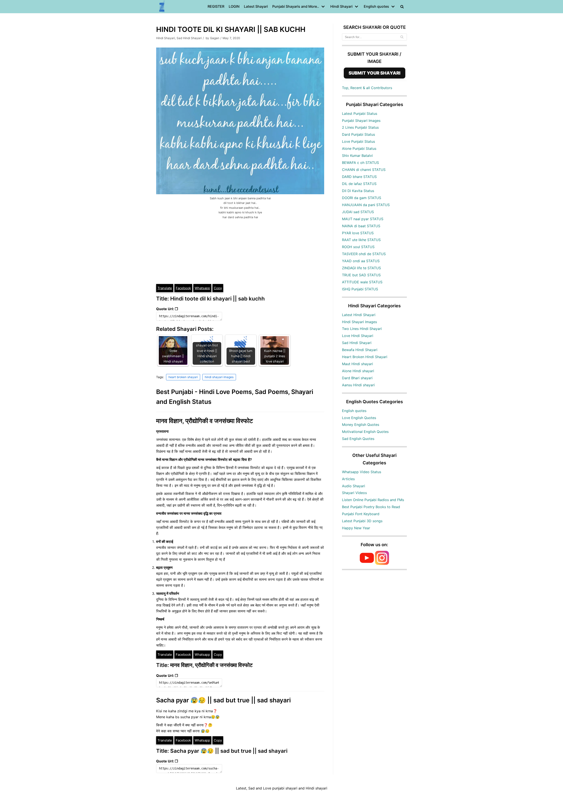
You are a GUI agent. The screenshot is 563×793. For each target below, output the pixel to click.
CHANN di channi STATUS (364, 169)
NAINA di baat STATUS (361, 226)
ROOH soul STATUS (358, 247)
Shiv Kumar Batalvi (357, 155)
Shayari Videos (354, 493)
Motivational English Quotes (365, 431)
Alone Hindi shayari (358, 371)
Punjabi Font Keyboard (360, 514)
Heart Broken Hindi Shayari (364, 357)
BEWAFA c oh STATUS (360, 162)
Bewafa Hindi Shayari (359, 350)
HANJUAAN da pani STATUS (366, 205)
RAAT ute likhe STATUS (361, 240)
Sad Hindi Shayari (189, 38)
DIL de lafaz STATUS (359, 183)
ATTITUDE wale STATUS (362, 282)
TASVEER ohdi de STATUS (364, 254)
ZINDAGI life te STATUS (361, 268)
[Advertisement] (240, 250)
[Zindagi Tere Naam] (162, 7)
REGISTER (216, 6)
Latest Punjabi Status (359, 113)
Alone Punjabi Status (359, 148)
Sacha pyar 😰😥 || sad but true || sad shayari (223, 700)
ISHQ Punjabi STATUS (360, 289)
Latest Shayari (256, 6)
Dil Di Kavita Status (358, 191)
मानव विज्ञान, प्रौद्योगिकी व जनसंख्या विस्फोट (204, 421)
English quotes (354, 410)
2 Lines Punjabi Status (360, 127)
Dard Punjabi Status (358, 134)
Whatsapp (202, 288)
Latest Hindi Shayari (358, 315)
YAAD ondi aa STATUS (361, 261)
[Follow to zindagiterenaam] (382, 563)
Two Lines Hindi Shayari (362, 328)
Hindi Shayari (165, 38)
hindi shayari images (219, 377)
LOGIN (234, 6)
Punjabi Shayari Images (361, 120)
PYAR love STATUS (358, 233)
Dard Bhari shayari (357, 378)
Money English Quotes (360, 424)
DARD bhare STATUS (359, 176)
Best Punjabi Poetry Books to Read (371, 507)
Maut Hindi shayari (357, 364)
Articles (348, 479)
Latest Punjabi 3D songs (362, 521)
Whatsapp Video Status (361, 472)
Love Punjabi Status (358, 141)
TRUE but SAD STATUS (361, 275)
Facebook (183, 288)
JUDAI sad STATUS (358, 212)
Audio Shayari (353, 486)
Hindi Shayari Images (359, 322)
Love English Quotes (359, 418)
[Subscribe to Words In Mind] (367, 563)
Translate (164, 288)
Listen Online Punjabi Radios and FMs (373, 500)
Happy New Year (356, 528)
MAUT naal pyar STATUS (362, 219)
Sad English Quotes (358, 438)
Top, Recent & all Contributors (367, 88)
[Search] (402, 36)
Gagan (214, 38)
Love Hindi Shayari (357, 335)
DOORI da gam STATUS (361, 198)
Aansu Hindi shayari (358, 385)
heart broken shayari (183, 377)
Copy (218, 288)
